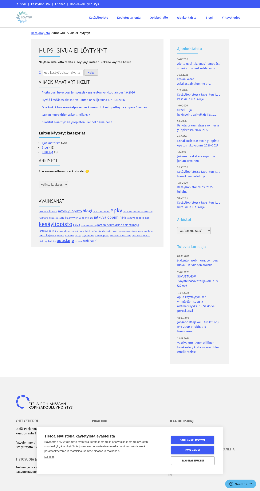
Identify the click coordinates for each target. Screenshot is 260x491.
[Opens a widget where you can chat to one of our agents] (240, 484)
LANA (76, 225)
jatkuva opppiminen (138, 217)
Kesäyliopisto (40, 4)
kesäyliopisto (55, 224)
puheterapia (115, 235)
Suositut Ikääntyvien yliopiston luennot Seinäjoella (77, 122)
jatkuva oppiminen (110, 217)
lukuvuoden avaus (110, 231)
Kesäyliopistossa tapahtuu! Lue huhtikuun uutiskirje (198, 205)
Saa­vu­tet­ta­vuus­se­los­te (31, 472)
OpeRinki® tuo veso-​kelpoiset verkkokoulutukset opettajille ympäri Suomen (94, 107)
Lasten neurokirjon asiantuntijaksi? (66, 115)
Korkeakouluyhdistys (84, 4)
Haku (91, 72)
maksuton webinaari (128, 231)
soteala (146, 235)
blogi (87, 211)
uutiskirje (65, 240)
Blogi (209, 17)
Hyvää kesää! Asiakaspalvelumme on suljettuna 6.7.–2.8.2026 (83, 100)
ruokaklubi (126, 235)
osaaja (78, 235)
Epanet (60, 4)
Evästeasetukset (193, 460)
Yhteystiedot (231, 17)
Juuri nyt (47, 152)
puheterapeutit (102, 235)
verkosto (78, 241)
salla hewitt (137, 235)
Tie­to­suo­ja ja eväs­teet (31, 467)
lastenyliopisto (47, 231)
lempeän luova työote (81, 231)
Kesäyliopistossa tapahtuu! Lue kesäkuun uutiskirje (198, 97)
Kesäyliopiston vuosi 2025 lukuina (195, 189)
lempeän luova (63, 231)
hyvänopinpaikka (56, 218)
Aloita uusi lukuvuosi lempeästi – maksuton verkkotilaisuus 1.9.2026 (88, 92)
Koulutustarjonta (129, 17)
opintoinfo (69, 235)
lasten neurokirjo (89, 225)
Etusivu (21, 4)
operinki (60, 235)
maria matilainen (146, 231)
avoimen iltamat (48, 211)
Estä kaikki (192, 450)
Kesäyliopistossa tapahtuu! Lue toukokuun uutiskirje (198, 174)
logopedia (96, 231)
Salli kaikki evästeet (192, 440)
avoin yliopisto (70, 211)
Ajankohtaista (186, 17)
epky (116, 210)
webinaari (90, 241)
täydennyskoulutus (47, 241)
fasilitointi (43, 218)
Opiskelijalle (159, 17)
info (91, 218)
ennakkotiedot (101, 211)
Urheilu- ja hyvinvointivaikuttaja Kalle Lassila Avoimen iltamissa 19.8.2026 (195, 112)
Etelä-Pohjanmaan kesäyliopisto (137, 211)
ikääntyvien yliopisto (77, 217)
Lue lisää (49, 456)
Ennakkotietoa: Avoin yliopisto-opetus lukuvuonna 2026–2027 (198, 143)
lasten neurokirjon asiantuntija (118, 225)
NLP (54, 235)
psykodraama (88, 235)
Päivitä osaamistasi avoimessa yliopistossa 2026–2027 (198, 128)
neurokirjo (45, 235)
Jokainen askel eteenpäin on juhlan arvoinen (196, 158)
